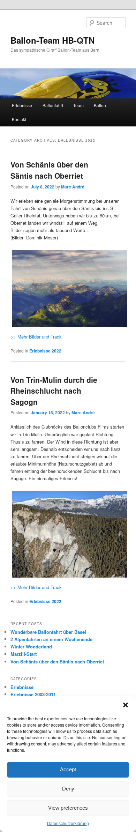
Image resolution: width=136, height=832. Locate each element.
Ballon (100, 105)
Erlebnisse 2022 (45, 351)
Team (78, 105)
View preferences (68, 808)
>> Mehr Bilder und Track (36, 336)
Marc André (72, 187)
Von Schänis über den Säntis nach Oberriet (49, 170)
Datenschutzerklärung (68, 823)
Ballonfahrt (53, 105)
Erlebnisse (22, 105)
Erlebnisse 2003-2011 (33, 694)
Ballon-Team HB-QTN (52, 40)
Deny (68, 789)
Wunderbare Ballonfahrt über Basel (48, 632)
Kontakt (19, 119)
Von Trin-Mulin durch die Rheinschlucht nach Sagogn (53, 390)
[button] (125, 704)
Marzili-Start (23, 654)
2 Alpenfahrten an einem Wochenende (51, 639)
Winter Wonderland (31, 646)
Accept (68, 769)
